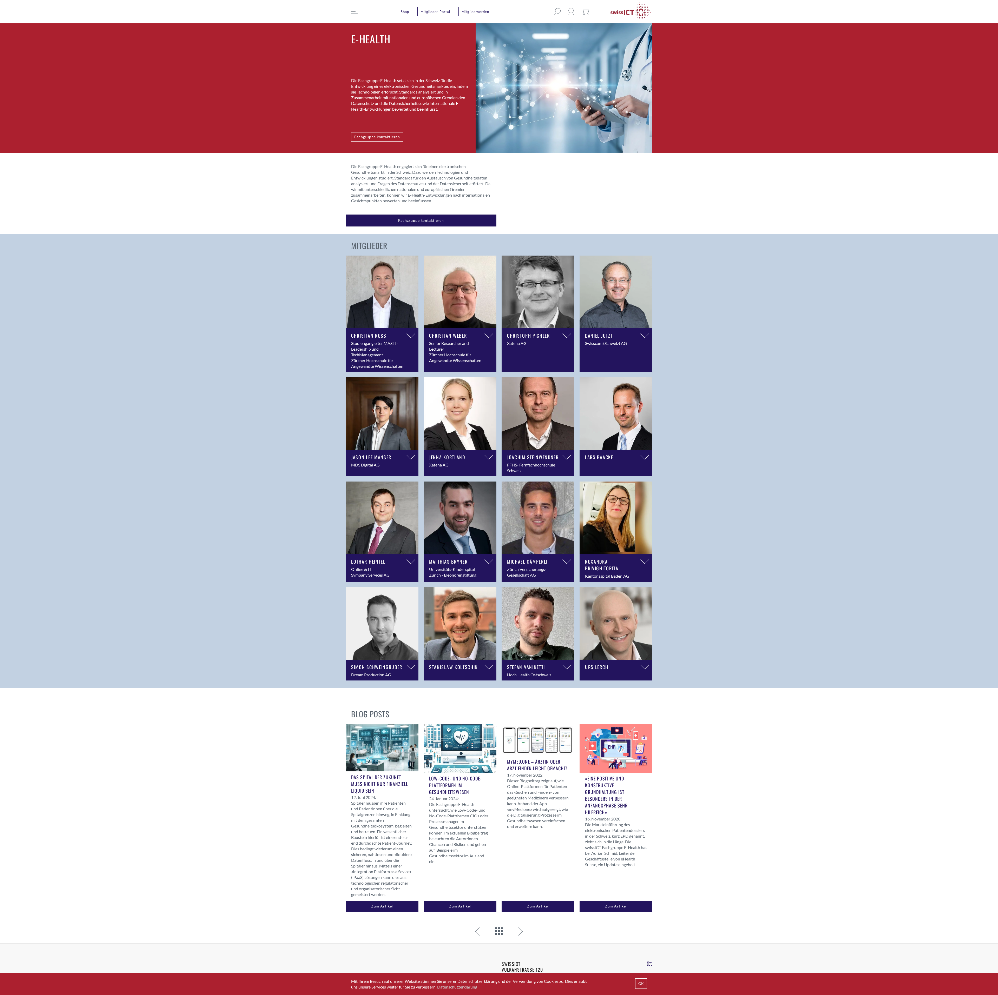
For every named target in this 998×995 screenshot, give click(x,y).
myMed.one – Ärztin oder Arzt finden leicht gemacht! (537, 765)
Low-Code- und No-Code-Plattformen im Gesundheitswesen (455, 785)
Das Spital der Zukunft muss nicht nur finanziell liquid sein (379, 784)
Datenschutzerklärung (457, 986)
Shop (405, 12)
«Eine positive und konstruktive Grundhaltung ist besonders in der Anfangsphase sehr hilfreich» (606, 795)
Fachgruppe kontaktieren (377, 137)
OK (641, 983)
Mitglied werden (475, 12)
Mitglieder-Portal (435, 12)
